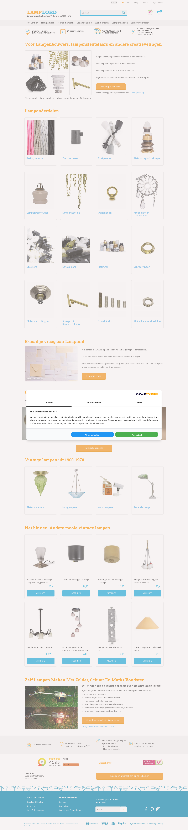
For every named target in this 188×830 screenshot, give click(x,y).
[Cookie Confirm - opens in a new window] (147, 394)
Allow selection (92, 435)
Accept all (137, 435)
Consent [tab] (49, 402)
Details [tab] (139, 402)
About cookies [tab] (94, 402)
